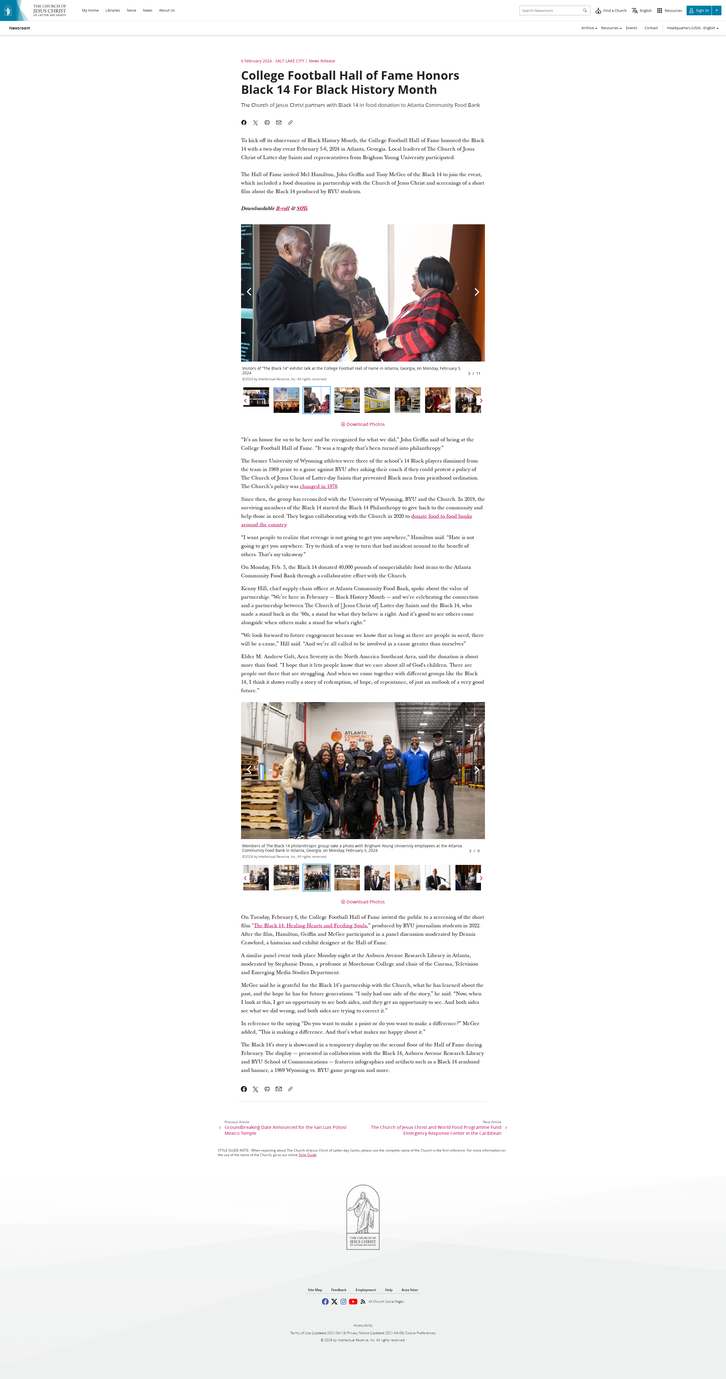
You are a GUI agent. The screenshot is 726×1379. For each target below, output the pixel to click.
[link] (244, 1089)
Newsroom (19, 28)
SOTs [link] (302, 208)
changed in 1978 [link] (318, 486)
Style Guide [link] (307, 1154)
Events (631, 27)
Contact (651, 27)
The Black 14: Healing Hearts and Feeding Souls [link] (310, 925)
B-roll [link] (283, 208)
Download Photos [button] (366, 424)
